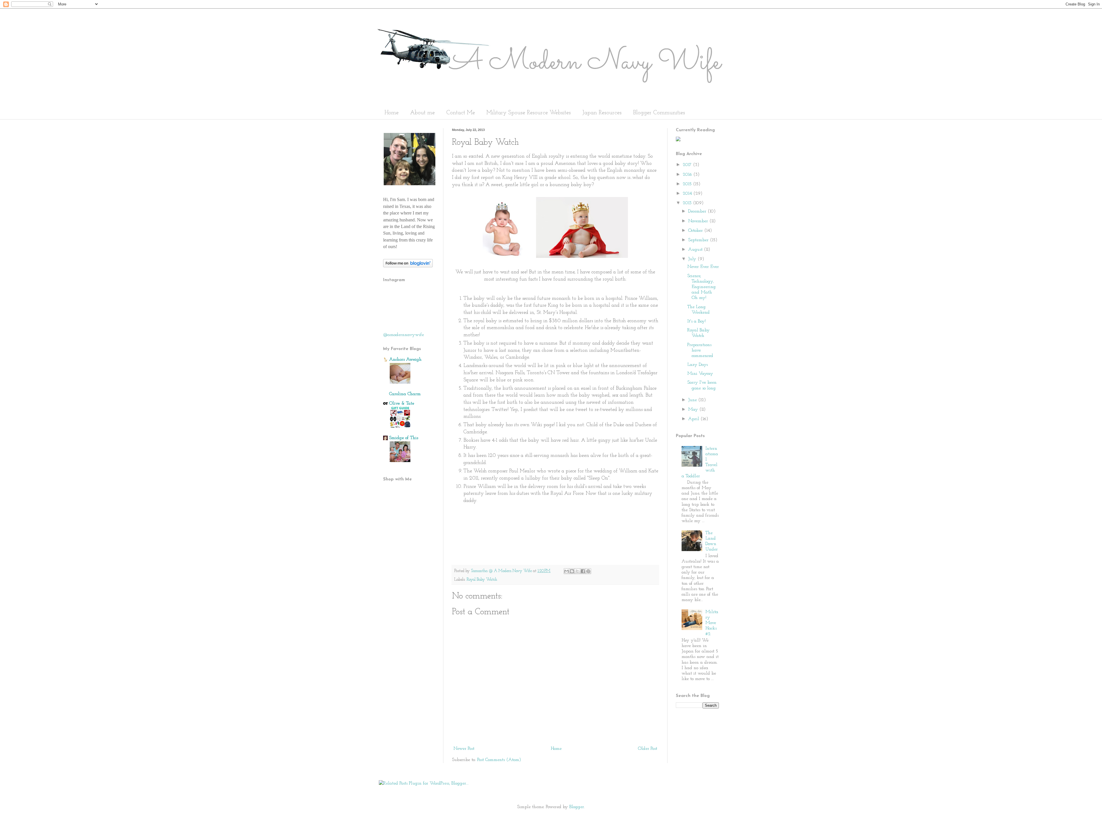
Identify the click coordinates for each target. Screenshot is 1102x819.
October (696, 230)
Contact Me (460, 113)
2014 (688, 193)
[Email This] (566, 571)
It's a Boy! (696, 321)
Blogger (576, 807)
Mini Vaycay (700, 373)
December (698, 211)
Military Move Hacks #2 (711, 623)
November (698, 221)
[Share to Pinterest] (588, 571)
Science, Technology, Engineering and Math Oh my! (701, 287)
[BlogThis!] (572, 571)
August (696, 249)
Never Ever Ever (703, 266)
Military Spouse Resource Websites (528, 113)
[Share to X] (577, 571)
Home (392, 113)
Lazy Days (697, 364)
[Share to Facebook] (583, 571)
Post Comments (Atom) (499, 760)
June (693, 400)
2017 (688, 165)
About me (422, 113)
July (693, 259)
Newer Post (463, 748)
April (694, 419)
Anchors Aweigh (405, 359)
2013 (688, 203)
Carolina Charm (405, 394)
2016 (688, 174)
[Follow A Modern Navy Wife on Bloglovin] (408, 266)
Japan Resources (602, 113)
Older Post (647, 748)
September (699, 240)
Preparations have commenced (700, 350)
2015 (688, 184)
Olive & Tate (401, 403)
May (693, 409)
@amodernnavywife (403, 335)
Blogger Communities (659, 113)
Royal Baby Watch (482, 579)
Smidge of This (403, 438)
